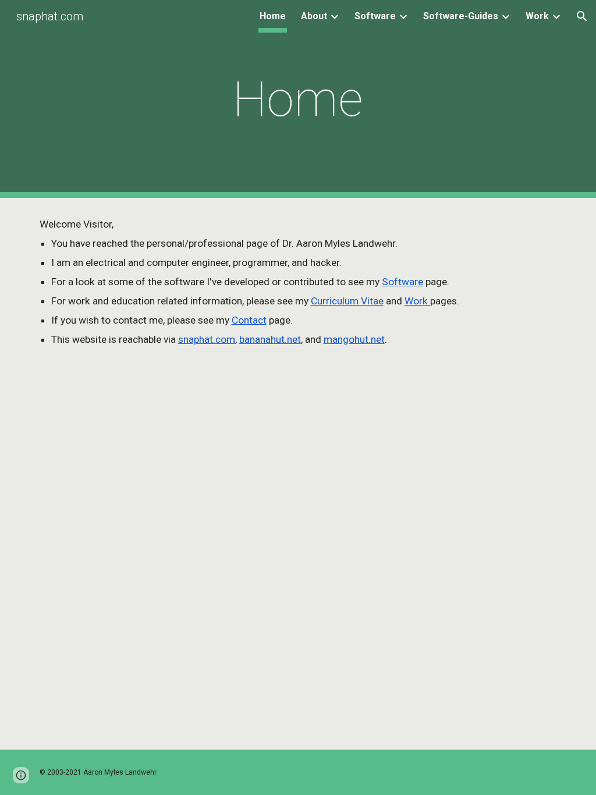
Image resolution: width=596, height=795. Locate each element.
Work (417, 301)
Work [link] (537, 16)
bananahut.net (270, 339)
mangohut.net (354, 339)
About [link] (314, 16)
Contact (249, 320)
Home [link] (273, 16)
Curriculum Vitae (347, 301)
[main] (298, 99)
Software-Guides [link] (460, 16)
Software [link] (375, 16)
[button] (582, 16)
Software (402, 282)
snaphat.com (206, 339)
